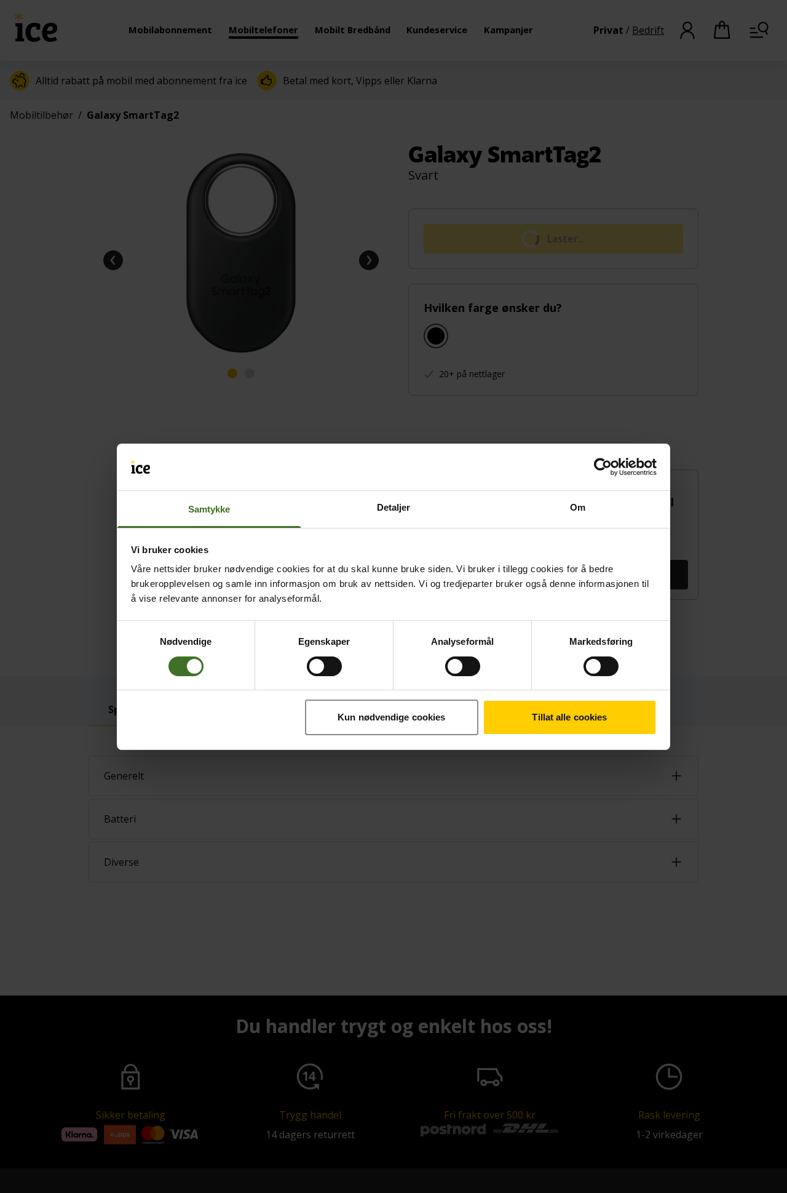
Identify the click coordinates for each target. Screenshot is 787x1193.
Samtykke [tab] (209, 509)
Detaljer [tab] (394, 507)
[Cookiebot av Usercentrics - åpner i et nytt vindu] (603, 467)
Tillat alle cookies (569, 717)
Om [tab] (577, 507)
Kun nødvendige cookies (391, 717)
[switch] (324, 666)
